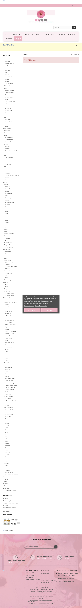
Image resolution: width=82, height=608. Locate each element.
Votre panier (75, 5)
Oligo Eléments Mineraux (10, 421)
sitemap (41, 598)
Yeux (5, 117)
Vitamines (6, 463)
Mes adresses (44, 578)
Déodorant (7, 220)
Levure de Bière (9, 380)
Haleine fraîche (8, 193)
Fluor (6, 436)
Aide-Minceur (8, 398)
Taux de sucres (8, 354)
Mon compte (45, 570)
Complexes (7, 430)
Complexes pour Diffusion (11, 266)
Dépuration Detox (9, 327)
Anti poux (7, 200)
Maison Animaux (7, 477)
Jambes (6, 99)
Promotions (7, 515)
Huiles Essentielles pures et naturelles (11, 263)
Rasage (6, 289)
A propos (5, 505)
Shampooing (8, 198)
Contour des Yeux (9, 121)
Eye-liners (7, 173)
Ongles (6, 144)
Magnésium (7, 443)
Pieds (5, 231)
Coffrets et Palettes (9, 133)
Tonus (6, 358)
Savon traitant (9, 218)
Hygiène (5, 182)
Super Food (8, 394)
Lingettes (7, 222)
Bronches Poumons (9, 309)
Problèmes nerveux (9, 345)
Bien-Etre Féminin (8, 407)
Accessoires (7, 130)
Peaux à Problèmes (9, 77)
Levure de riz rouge (10, 383)
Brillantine (7, 204)
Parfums (6, 126)
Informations (8, 495)
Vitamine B (7, 468)
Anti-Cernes (7, 119)
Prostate (7, 418)
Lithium (6, 441)
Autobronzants (8, 110)
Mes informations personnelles (48, 580)
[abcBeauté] (41, 16)
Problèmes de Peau (9, 342)
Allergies (7, 304)
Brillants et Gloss (9, 137)
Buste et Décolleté (9, 90)
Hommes (5, 282)
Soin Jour (7, 79)
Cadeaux (5, 483)
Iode (6, 439)
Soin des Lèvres (8, 86)
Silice (6, 456)
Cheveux (6, 195)
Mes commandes (45, 573)
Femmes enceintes (9, 92)
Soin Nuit (7, 81)
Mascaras (7, 177)
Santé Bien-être (7, 300)
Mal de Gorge (8, 338)
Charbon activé (8, 374)
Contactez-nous (43, 589)
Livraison (5, 498)
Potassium (7, 452)
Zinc (6, 461)
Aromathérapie (7, 260)
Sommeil (7, 349)
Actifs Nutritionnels (8, 362)
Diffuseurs (7, 268)
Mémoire (7, 340)
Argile (6, 371)
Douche (7, 211)
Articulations (8, 306)
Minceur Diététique (8, 396)
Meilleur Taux (9, 315)
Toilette (6, 209)
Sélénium (7, 454)
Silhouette (8, 403)
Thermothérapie (8, 242)
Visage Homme (7, 291)
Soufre (6, 459)
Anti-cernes (7, 168)
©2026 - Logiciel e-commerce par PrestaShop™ (41, 603)
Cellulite (7, 405)
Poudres (7, 162)
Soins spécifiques (9, 83)
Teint (5, 155)
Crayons (7, 171)
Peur (6, 275)
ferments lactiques (9, 333)
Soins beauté (6, 59)
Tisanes (6, 258)
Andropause (8, 416)
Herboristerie (6, 249)
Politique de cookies (29, 305)
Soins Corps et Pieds (10, 101)
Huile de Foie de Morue (10, 378)
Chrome (7, 425)
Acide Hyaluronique (9, 63)
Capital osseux (8, 311)
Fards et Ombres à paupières (12, 175)
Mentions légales (7, 501)
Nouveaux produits (44, 587)
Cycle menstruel (9, 409)
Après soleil (8, 108)
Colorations (7, 207)
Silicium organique (9, 389)
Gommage (7, 70)
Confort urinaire (8, 322)
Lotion (6, 72)
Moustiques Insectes (9, 233)
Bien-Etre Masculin (8, 414)
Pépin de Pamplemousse (11, 385)
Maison (6, 481)
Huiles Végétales (9, 97)
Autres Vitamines (9, 472)
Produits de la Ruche (10, 387)
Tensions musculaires (10, 356)
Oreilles (6, 229)
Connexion (67, 5)
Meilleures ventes (34, 589)
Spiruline (7, 392)
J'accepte (49, 310)
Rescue (6, 277)
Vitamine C (7, 470)
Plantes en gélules (9, 256)
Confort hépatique (9, 320)
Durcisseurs (7, 148)
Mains (6, 104)
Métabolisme (8, 313)
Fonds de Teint (8, 159)
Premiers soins (7, 236)
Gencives (7, 191)
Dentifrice (7, 186)
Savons (6, 213)
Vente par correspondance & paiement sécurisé (10, 508)
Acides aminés (8, 365)
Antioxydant (8, 369)
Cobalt (6, 427)
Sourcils (7, 180)
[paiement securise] (8, 530)
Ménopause (8, 412)
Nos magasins (6, 511)
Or (5, 448)
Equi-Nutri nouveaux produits (11, 474)
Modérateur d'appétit (11, 401)
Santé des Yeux (8, 347)
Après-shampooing (9, 202)
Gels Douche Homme (9, 295)
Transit (6, 360)
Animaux (6, 479)
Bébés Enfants (6, 298)
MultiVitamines (8, 465)
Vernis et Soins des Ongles (11, 151)
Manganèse (7, 445)
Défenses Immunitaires (10, 324)
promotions (6, 488)
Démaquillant (8, 68)
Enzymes (7, 376)
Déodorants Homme (9, 293)
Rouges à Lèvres (9, 142)
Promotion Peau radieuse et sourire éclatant (11, 491)
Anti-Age (7, 65)
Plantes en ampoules (10, 254)
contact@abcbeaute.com (68, 581)
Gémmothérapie (8, 280)
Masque (7, 74)
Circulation (7, 318)
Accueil (51, 589)
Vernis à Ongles (8, 153)
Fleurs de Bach (7, 271)
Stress (6, 351)
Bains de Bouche (9, 189)
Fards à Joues (8, 164)
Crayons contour (9, 139)
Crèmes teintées (9, 157)
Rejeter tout (32, 310)
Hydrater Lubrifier (8, 247)
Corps (5, 88)
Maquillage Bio (7, 128)
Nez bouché (7, 238)
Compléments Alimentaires (10, 302)
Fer (6, 434)
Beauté (6, 486)
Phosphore (7, 450)
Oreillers (6, 240)
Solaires (6, 106)
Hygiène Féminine (8, 227)
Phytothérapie (7, 251)
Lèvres (5, 135)
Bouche (6, 184)
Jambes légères (9, 336)
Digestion (7, 329)
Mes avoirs (43, 575)
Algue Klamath (8, 367)
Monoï (6, 115)
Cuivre (6, 432)
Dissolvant (7, 146)
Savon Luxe (8, 215)
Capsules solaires (9, 112)
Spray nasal (7, 245)
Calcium (7, 423)
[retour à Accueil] (76, 45)
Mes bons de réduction (46, 582)
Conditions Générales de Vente (10, 503)
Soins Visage (7, 61)
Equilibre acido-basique (10, 331)
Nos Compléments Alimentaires (32, 571)
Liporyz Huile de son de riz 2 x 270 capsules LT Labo (15, 519)
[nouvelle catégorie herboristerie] (41, 2)
